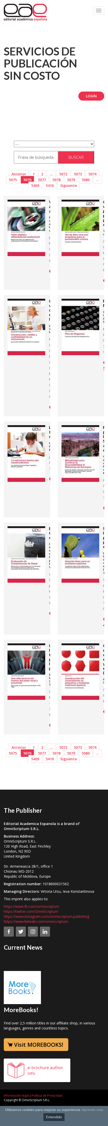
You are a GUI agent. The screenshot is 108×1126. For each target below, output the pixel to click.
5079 (71, 179)
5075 (13, 179)
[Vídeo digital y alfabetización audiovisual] (26, 227)
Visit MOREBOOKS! (38, 1044)
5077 (42, 179)
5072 (63, 174)
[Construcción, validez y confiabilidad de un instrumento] (26, 326)
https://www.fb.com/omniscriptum (31, 906)
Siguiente (68, 185)
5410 (50, 185)
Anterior (19, 174)
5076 (27, 179)
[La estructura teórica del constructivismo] (26, 453)
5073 (78, 174)
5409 (35, 185)
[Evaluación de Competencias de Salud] (26, 554)
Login (91, 96)
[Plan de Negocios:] (80, 326)
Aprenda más (92, 1110)
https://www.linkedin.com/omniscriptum (36, 921)
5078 (56, 179)
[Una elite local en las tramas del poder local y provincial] (26, 671)
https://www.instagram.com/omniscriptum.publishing (46, 916)
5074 (92, 174)
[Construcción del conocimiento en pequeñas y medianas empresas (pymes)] (80, 671)
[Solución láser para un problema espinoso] (80, 554)
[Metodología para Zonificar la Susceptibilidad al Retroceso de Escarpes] (80, 453)
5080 (86, 179)
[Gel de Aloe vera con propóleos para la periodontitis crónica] (80, 227)
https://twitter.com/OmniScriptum (31, 911)
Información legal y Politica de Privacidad (33, 1095)
